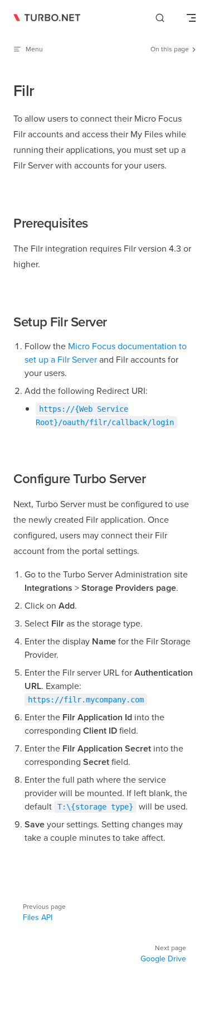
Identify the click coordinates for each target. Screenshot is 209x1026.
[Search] (160, 18)
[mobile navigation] (191, 18)
